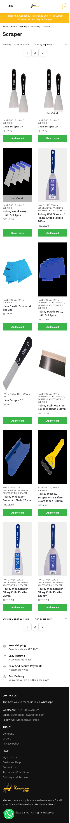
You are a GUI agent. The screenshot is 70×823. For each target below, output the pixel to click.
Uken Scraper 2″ (48, 126)
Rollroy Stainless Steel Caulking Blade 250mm (52, 407)
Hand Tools (9, 120)
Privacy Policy (11, 743)
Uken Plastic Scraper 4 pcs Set (17, 307)
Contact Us (9, 767)
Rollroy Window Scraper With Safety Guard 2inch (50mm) (51, 497)
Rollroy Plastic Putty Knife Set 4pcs (50, 313)
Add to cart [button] (17, 138)
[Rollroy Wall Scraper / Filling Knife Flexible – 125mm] (52, 549)
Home (5, 26)
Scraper (7, 123)
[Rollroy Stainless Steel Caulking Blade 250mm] (52, 363)
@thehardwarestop (27, 719)
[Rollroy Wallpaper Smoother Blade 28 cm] (17, 457)
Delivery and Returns (15, 777)
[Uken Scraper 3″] (17, 90)
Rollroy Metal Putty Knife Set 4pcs (15, 213)
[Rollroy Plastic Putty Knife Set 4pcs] (52, 269)
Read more (52, 138)
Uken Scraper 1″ (13, 400)
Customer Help (12, 762)
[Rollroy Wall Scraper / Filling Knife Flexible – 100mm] (52, 175)
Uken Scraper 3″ (13, 126)
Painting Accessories (50, 209)
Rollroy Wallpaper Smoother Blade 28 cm (17, 498)
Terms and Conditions (16, 772)
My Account (10, 757)
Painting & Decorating (29, 26)
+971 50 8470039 (27, 710)
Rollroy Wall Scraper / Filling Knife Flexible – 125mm (51, 592)
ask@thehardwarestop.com (27, 714)
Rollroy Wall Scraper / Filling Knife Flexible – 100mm (51, 217)
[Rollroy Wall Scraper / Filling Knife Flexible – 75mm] (17, 549)
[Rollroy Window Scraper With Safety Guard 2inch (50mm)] (52, 457)
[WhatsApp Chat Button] (9, 814)
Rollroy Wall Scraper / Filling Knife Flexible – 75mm (16, 592)
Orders (7, 738)
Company (8, 733)
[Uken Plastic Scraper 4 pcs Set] (17, 269)
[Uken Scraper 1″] (17, 363)
